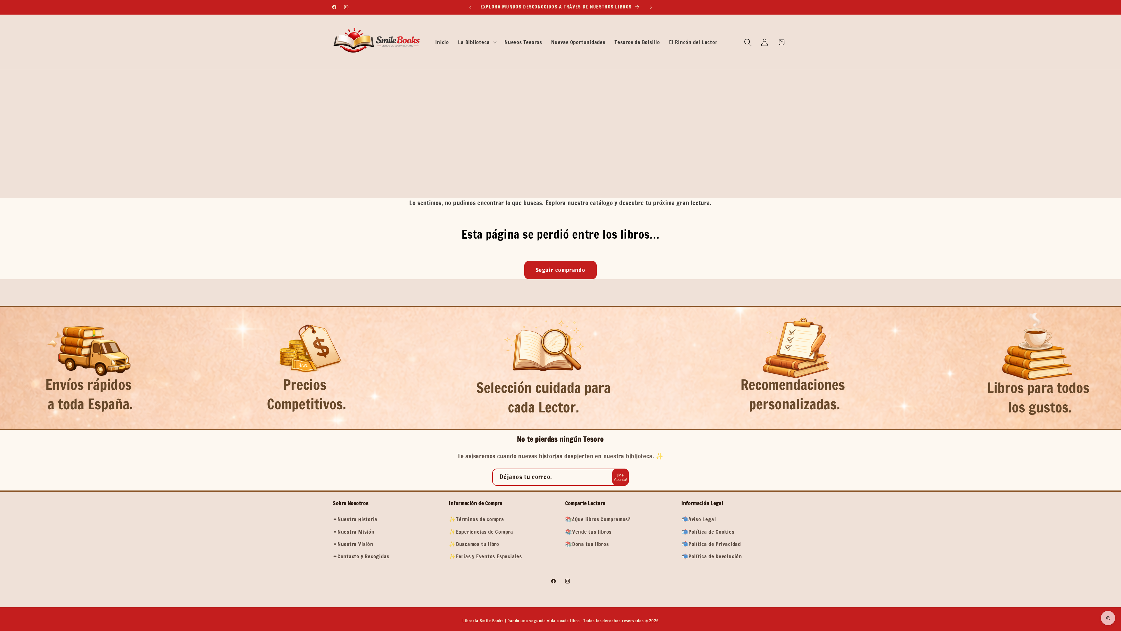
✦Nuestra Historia (355, 519)
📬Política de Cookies (707, 531)
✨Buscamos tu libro (474, 544)
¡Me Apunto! (620, 477)
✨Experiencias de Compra (481, 531)
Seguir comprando (560, 270)
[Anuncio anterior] (470, 7)
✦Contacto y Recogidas (361, 556)
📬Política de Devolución (711, 556)
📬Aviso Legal (698, 519)
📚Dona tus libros (587, 544)
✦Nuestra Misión (354, 531)
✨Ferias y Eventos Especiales (485, 556)
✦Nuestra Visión (353, 544)
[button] (477, 42)
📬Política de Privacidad (711, 544)
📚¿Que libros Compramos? (598, 519)
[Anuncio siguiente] (651, 7)
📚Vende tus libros (588, 531)
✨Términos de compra (476, 519)
